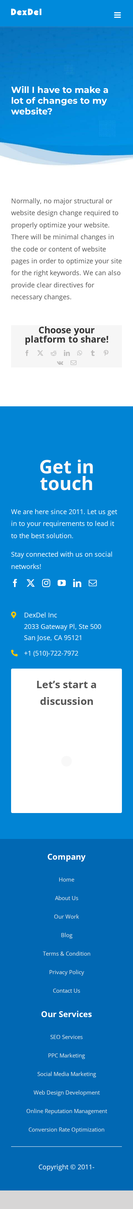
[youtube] (62, 583)
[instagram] (46, 583)
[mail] (93, 583)
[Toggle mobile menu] (118, 15)
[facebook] (15, 583)
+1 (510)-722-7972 (51, 653)
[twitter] (31, 583)
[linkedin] (77, 583)
